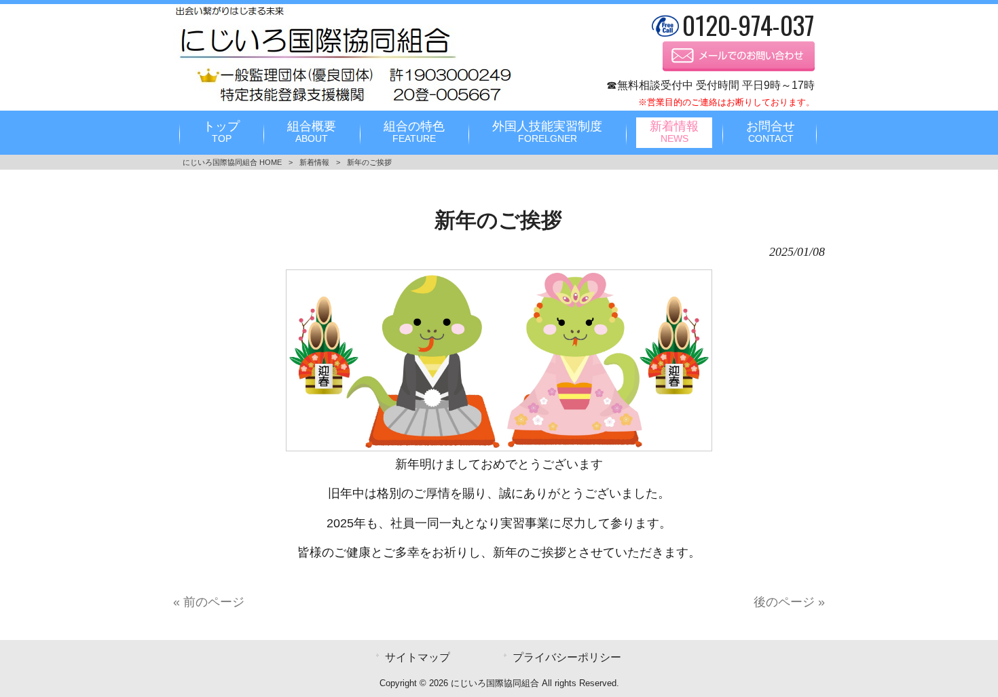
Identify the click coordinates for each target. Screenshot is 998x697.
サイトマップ (417, 657)
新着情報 (314, 162)
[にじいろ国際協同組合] (343, 102)
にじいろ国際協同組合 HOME (232, 162)
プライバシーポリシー (567, 657)
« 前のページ (208, 602)
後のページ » (789, 602)
